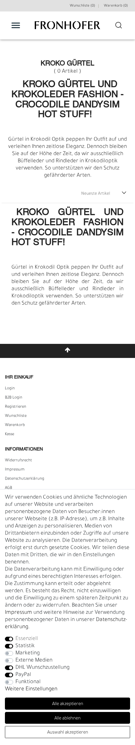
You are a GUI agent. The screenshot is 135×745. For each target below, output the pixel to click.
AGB (8, 488)
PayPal (23, 675)
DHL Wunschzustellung (42, 668)
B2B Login (13, 398)
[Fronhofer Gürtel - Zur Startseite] (67, 28)
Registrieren (15, 407)
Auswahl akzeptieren (67, 732)
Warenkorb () (116, 6)
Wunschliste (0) (82, 6)
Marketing (27, 653)
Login (10, 388)
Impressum (15, 470)
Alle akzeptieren (67, 704)
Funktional (28, 682)
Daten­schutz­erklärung (24, 479)
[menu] (15, 25)
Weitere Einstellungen (31, 689)
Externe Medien (33, 661)
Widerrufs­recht (18, 460)
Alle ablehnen (67, 718)
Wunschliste (16, 416)
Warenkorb (15, 425)
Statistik (25, 646)
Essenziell (26, 639)
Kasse (9, 434)
